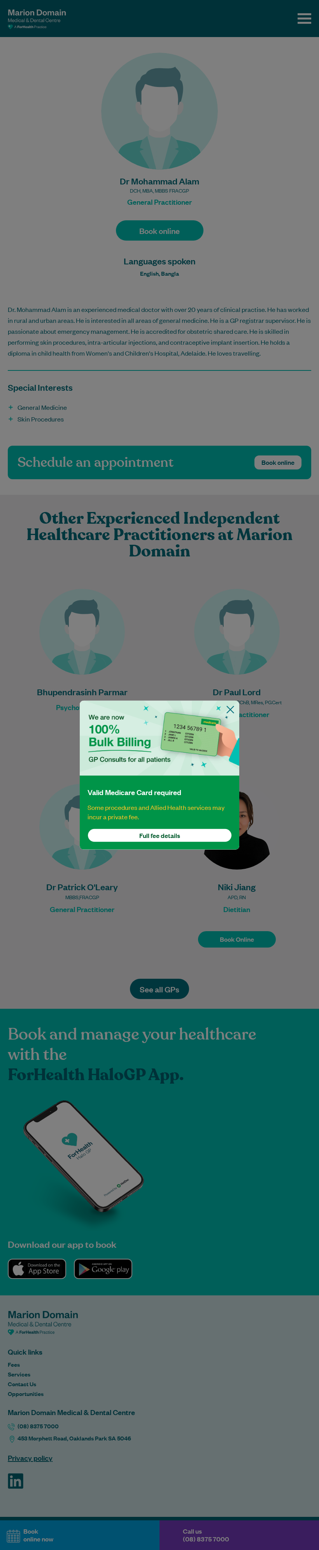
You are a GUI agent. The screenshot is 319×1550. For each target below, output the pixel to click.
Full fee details (159, 835)
